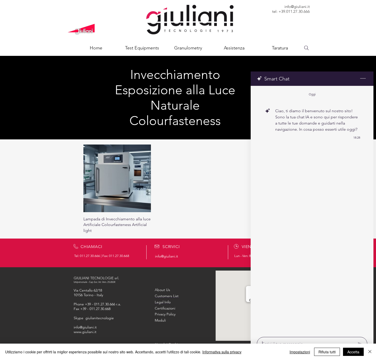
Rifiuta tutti (327, 351)
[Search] (306, 48)
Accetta (353, 351)
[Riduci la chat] (363, 79)
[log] (312, 210)
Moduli (160, 320)
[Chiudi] (370, 352)
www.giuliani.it (85, 332)
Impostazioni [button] (300, 351)
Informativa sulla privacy (221, 351)
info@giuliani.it (297, 6)
